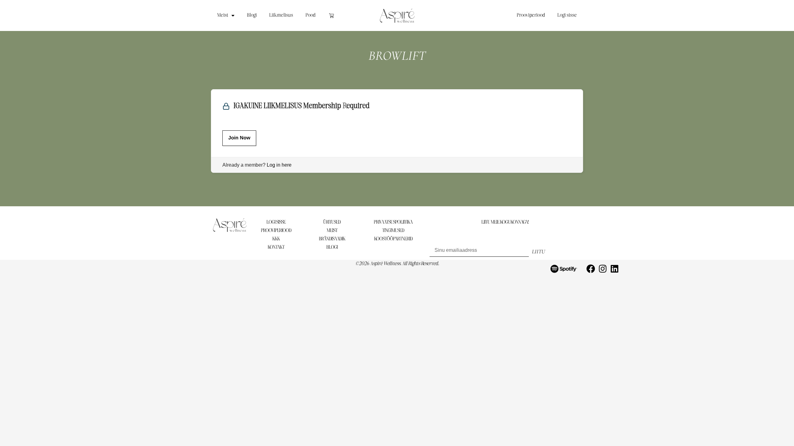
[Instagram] (603, 269)
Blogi (252, 15)
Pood (310, 15)
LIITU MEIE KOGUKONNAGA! (505, 222)
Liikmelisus (281, 15)
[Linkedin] (614, 269)
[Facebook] (591, 269)
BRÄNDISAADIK (332, 239)
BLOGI (332, 247)
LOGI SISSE (276, 222)
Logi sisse (567, 15)
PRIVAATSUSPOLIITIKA (393, 222)
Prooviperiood (531, 15)
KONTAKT (276, 247)
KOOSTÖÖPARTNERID (393, 239)
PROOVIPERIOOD (276, 230)
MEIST (332, 230)
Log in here (279, 165)
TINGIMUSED (393, 230)
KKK (276, 239)
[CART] (331, 15)
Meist (222, 15)
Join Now (239, 138)
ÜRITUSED (332, 222)
